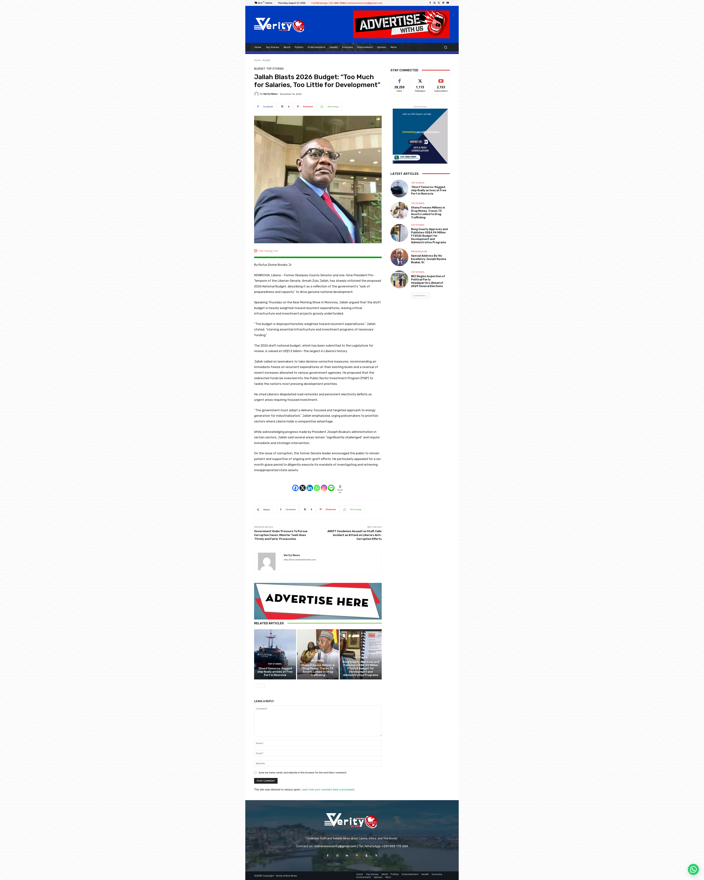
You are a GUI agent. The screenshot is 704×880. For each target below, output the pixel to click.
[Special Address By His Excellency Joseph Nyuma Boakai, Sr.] (399, 257)
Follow (420, 79)
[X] (439, 3)
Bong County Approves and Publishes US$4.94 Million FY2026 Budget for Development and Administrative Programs (360, 668)
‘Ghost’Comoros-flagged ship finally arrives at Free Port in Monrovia (275, 672)
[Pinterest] (356, 855)
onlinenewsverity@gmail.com (335, 846)
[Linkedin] (310, 484)
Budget (266, 60)
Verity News (270, 94)
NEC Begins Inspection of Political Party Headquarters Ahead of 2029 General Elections (428, 281)
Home (257, 60)
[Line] (331, 484)
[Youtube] (447, 3)
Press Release (419, 252)
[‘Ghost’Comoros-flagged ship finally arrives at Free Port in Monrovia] (275, 654)
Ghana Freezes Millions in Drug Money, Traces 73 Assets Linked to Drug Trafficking (318, 670)
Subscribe (441, 79)
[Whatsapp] (317, 484)
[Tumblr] (366, 855)
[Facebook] (430, 3)
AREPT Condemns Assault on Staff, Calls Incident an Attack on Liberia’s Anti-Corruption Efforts (354, 535)
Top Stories (275, 68)
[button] (445, 47)
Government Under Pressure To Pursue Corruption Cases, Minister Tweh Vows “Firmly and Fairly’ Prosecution (280, 535)
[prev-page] (256, 685)
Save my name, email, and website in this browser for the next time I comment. (303, 772)
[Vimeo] (443, 3)
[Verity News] (257, 94)
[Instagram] (434, 3)
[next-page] (262, 685)
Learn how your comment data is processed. (328, 789)
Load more (419, 295)
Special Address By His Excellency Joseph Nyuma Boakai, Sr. (428, 259)
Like (399, 79)
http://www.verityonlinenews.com (300, 560)
